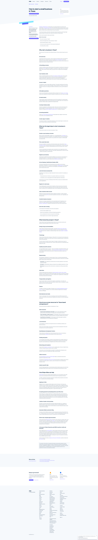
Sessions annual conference (63, 496)
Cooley (53, 420)
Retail (50, 516)
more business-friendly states (58, 75)
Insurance (51, 511)
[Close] (96, 536)
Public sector (51, 515)
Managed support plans (63, 515)
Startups (51, 493)
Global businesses (52, 499)
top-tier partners (49, 430)
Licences (61, 500)
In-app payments (52, 500)
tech (44, 68)
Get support (61, 514)
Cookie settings (62, 502)
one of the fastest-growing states (47, 114)
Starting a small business (43, 26)
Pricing (50, 1)
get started (41, 438)
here (61, 334)
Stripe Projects (52, 531)
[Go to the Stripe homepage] (30, 490)
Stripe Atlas (41, 374)
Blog (60, 494)
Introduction (31, 26)
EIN (47, 194)
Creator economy (52, 507)
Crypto (40, 500)
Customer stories (62, 493)
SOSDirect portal (57, 158)
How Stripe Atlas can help (32, 36)
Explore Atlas (51, 479)
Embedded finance (52, 497)
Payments (40, 511)
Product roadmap (62, 506)
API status (51, 528)
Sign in (61, 1)
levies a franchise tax (59, 59)
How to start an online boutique (44, 461)
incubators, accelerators (48, 347)
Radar (40, 513)
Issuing (40, 507)
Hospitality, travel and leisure (53, 510)
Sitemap (61, 501)
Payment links (41, 510)
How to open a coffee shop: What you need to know (47, 460)
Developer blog (52, 532)
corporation (64, 135)
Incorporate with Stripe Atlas (34, 13)
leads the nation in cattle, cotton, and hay (59, 272)
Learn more (61, 13)
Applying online (60, 165)
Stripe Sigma (41, 515)
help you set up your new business (55, 437)
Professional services (52, 514)
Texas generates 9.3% (47, 27)
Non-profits (51, 513)
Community (61, 495)
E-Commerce (51, 496)
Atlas (40, 493)
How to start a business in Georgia (45, 459)
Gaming (51, 509)
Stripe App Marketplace (53, 520)
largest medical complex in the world (60, 249)
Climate (40, 498)
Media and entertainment (53, 512)
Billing (40, 495)
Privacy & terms (62, 497)
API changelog (51, 529)
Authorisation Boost (42, 494)
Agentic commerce (52, 494)
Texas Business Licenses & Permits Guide (48, 356)
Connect (40, 499)
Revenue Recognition (42, 514)
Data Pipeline (41, 501)
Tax (39, 516)
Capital (40, 496)
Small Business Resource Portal (49, 359)
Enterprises (51, 492)
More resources (62, 503)
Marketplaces (51, 501)
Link (39, 508)
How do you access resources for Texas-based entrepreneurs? (33, 34)
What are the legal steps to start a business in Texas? (33, 30)
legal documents (49, 419)
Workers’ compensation (43, 203)
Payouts (40, 512)
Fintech (51, 508)
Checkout (40, 497)
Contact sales (66, 1)
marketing (47, 334)
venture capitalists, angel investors (51, 109)
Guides (61, 492)
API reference (51, 527)
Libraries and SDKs (52, 530)
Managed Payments (42, 509)
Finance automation (52, 498)
